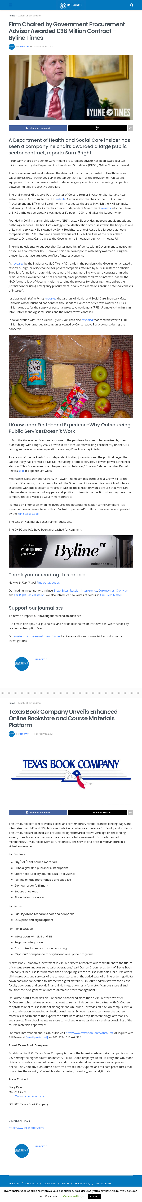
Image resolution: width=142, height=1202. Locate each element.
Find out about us (48, 582)
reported (50, 298)
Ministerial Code (28, 514)
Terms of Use (103, 1183)
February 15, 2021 (43, 46)
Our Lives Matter (111, 595)
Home (12, 15)
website (61, 199)
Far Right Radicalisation (29, 595)
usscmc (24, 46)
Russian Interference (83, 590)
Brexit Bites (61, 590)
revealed (18, 263)
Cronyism (122, 590)
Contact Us (31, 1183)
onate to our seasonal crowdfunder (37, 636)
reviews (106, 208)
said (21, 471)
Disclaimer (50, 1183)
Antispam (14, 1183)
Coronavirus (107, 590)
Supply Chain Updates (30, 15)
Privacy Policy (82, 1183)
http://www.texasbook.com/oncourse (90, 1033)
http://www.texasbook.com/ (26, 1128)
